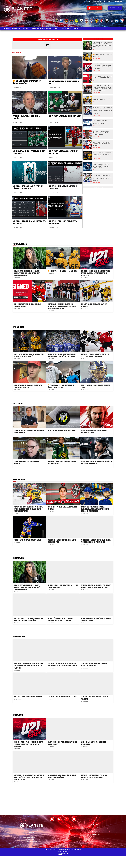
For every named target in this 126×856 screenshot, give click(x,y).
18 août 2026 (85, 466)
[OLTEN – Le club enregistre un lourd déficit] (62, 417)
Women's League (35, 28)
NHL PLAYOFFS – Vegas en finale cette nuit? (65, 116)
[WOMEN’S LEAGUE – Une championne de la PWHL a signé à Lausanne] (62, 572)
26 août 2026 (85, 746)
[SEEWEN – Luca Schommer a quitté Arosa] (29, 527)
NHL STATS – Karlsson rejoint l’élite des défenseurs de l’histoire (28, 187)
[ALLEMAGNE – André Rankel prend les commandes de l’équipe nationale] (87, 134)
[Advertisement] (98, 199)
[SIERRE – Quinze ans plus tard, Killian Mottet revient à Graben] (29, 417)
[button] (47, 45)
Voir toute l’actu (98, 187)
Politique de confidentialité (31, 841)
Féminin (69, 28)
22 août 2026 (85, 435)
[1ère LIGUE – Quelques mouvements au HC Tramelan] (96, 684)
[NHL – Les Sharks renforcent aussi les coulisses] (87, 100)
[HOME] (4, 28)
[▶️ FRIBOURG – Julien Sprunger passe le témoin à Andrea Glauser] (62, 372)
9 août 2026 (51, 668)
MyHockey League (46, 28)
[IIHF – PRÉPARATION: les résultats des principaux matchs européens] (87, 123)
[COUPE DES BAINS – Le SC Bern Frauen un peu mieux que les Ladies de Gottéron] (29, 605)
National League (16, 28)
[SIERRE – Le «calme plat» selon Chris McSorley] (29, 448)
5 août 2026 (51, 544)
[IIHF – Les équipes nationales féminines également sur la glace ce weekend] (62, 605)
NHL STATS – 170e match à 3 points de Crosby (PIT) (63, 187)
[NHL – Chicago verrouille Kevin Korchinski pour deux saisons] (87, 78)
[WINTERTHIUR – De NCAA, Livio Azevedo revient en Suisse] (62, 494)
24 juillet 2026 (85, 779)
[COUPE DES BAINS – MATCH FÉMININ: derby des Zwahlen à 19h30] (96, 605)
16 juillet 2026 (18, 699)
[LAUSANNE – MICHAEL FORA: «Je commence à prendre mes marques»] (29, 372)
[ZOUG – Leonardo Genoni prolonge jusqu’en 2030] (96, 372)
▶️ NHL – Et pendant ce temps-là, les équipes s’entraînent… (27, 82)
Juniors (62, 28)
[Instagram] (59, 819)
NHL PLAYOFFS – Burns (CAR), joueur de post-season (63, 152)
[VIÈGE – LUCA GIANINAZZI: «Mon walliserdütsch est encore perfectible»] (96, 448)
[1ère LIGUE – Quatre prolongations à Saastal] (62, 684)
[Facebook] (52, 819)
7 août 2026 (85, 513)
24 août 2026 (85, 589)
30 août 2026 (97, 49)
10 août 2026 (17, 513)
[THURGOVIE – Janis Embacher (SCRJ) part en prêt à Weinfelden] (62, 448)
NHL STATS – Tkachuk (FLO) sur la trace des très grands (29, 222)
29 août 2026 (97, 125)
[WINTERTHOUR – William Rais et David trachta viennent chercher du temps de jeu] (96, 527)
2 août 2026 (85, 544)
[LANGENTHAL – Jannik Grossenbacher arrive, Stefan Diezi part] (62, 527)
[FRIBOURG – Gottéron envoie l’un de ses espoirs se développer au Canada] (96, 762)
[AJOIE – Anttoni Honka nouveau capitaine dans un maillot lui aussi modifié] (87, 155)
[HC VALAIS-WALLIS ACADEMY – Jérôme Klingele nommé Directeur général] (62, 762)
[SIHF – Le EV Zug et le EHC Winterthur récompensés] (96, 729)
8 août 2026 (51, 511)
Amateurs (56, 28)
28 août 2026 (85, 358)
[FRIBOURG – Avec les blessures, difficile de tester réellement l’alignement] (96, 341)
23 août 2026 (17, 622)
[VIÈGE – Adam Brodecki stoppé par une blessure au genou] (96, 417)
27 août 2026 (85, 389)
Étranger (76, 28)
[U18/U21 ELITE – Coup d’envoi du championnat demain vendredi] (62, 729)
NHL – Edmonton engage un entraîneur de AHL (64, 82)
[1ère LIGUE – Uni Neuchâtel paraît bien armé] (29, 684)
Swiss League (26, 28)
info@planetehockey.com (31, 839)
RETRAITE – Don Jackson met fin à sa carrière (26, 117)
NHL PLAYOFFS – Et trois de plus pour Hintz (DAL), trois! (29, 152)
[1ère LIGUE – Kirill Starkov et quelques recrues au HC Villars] (96, 650)
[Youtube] (74, 819)
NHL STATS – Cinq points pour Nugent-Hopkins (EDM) (63, 222)
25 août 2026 (17, 435)
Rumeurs (8, 28)
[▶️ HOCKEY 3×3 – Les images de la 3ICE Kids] (87, 56)
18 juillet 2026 (85, 668)
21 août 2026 (17, 466)
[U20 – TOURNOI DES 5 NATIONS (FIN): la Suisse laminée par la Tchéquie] (87, 144)
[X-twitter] (66, 819)
